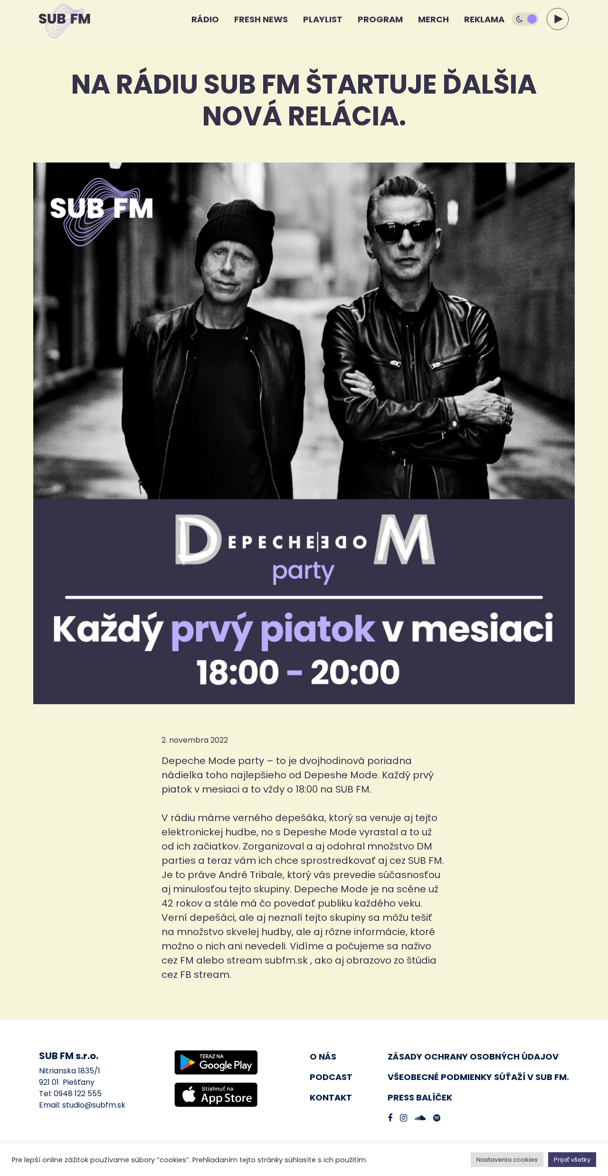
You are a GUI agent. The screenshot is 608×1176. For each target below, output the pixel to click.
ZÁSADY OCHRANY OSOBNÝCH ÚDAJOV (473, 1056)
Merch (433, 19)
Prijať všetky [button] (572, 1159)
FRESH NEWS (261, 19)
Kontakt (331, 1097)
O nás (323, 1056)
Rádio (205, 19)
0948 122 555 (78, 1093)
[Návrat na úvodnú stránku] (56, 19)
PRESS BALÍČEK (420, 1097)
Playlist (322, 19)
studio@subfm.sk (93, 1105)
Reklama (484, 19)
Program (380, 19)
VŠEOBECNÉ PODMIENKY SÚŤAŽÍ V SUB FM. (478, 1077)
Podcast (331, 1077)
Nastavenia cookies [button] (507, 1159)
